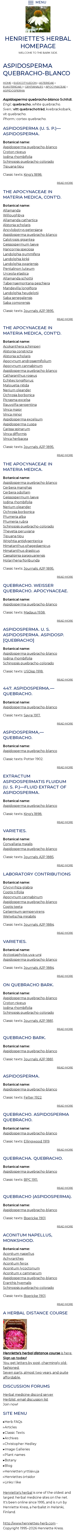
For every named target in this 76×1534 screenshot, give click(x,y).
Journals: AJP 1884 (39, 925)
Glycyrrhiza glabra (18, 887)
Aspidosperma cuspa (19, 424)
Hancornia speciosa (18, 249)
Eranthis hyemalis (17, 1283)
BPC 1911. (31, 1180)
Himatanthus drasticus (21, 551)
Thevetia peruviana (18, 531)
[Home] (38, 20)
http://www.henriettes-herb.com (29, 1523)
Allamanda (11, 210)
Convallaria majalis (17, 844)
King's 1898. (33, 175)
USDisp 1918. (33, 671)
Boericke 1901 (35, 1218)
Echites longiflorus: (18, 380)
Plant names (15, 1455)
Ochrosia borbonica (18, 395)
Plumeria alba (14, 517)
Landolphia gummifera (21, 254)
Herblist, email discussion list (25, 1399)
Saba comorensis (16, 303)
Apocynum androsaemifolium (27, 361)
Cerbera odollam (16, 492)
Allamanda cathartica (20, 220)
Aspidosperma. (21, 1076)
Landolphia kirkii (16, 259)
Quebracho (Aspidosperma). (37, 1196)
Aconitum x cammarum (22, 1273)
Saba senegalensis (17, 298)
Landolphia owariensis (20, 264)
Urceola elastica (16, 274)
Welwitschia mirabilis (19, 916)
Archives (11, 1438)
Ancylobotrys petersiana (22, 230)
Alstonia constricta (18, 351)
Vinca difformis (15, 434)
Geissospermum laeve (21, 244)
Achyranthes (13, 1259)
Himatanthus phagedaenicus (26, 546)
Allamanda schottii (18, 278)
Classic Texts (15, 1433)
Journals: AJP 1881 (38, 1021)
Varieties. (15, 830)
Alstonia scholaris (16, 225)
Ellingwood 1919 (36, 1141)
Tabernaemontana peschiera (26, 283)
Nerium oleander (17, 390)
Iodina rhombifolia (17, 157)
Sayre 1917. (32, 715)
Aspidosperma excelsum (23, 419)
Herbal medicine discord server (28, 1395)
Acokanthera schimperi (21, 346)
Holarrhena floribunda (21, 560)
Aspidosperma (14, 90)
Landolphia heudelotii (21, 293)
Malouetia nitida (16, 385)
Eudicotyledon (25, 82)
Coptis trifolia (13, 892)
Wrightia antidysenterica (23, 541)
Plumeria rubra (15, 521)
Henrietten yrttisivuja (22, 1471)
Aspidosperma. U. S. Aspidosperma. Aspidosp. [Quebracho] (33, 635)
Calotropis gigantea (18, 239)
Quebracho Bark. (24, 1037)
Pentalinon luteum (18, 269)
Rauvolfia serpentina (20, 405)
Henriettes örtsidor (20, 1477)
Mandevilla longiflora (20, 288)
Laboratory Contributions (37, 874)
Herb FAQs (13, 1422)
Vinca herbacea (15, 439)
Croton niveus (14, 152)
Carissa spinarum (16, 429)
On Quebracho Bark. (28, 984)
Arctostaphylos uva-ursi (22, 955)
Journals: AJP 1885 (39, 857)
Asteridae (46, 82)
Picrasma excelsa (16, 400)
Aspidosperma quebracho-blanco (30, 147)
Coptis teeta (12, 907)
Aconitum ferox (15, 1263)
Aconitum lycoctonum (21, 1268)
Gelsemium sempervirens (23, 912)
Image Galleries (17, 1449)
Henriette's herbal (17, 1493)
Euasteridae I (12, 86)
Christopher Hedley (20, 1444)
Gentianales (34, 86)
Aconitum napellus (18, 1254)
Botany (10, 1460)
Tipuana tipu (13, 166)
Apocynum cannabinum (23, 366)
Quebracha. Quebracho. (33, 1158)
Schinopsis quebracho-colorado (28, 162)
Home (7, 82)
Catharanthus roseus (20, 376)
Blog (8, 1466)
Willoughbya (13, 215)
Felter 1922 (33, 1097)
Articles (11, 1427)
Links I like (13, 1482)
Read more (65, 182)
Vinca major (12, 410)
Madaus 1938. (34, 612)
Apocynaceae (56, 86)
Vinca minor (12, 414)
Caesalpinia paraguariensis (24, 555)
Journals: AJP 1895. (39, 311)
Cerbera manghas (17, 487)
